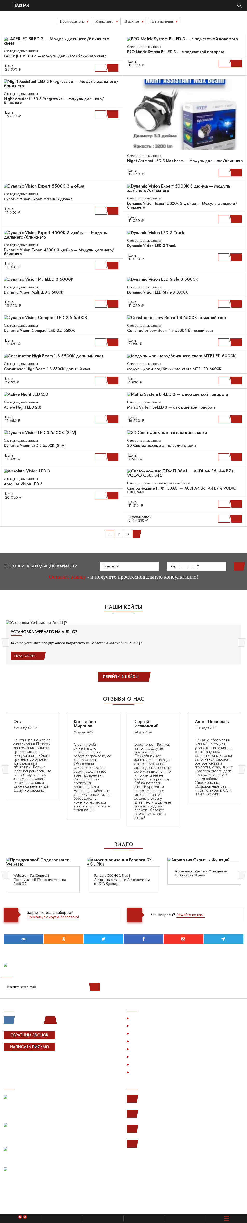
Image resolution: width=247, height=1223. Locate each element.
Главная (19, 5)
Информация (143, 1033)
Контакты (139, 1064)
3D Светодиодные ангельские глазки (161, 446)
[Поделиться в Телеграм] (223, 939)
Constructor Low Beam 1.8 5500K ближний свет (170, 331)
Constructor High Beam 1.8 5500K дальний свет (47, 369)
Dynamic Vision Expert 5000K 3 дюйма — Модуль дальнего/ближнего (182, 205)
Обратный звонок (29, 1035)
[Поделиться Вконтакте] (24, 939)
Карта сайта (142, 1072)
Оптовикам (141, 1056)
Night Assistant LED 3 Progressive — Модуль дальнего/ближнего (54, 101)
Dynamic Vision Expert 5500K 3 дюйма (38, 199)
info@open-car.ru (152, 1143)
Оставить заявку (238, 566)
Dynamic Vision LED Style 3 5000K (157, 292)
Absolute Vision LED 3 (23, 484)
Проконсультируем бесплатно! (53, 917)
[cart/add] (113, 68)
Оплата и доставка (148, 1041)
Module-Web (34, 1062)
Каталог (138, 1025)
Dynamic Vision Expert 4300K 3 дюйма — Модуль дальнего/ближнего (59, 252)
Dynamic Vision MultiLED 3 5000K (33, 292)
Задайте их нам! (190, 914)
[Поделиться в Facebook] (144, 939)
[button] (6, 642)
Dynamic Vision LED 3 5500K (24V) (35, 446)
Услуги (138, 1018)
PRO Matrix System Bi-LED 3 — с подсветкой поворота (175, 52)
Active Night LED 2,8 (22, 407)
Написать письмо (29, 1047)
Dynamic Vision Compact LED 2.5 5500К (39, 331)
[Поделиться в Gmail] (183, 939)
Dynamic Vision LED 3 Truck (151, 246)
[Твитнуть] (104, 939)
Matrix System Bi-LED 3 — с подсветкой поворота (171, 407)
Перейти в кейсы (121, 676)
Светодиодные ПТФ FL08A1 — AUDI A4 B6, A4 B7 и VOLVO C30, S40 (181, 490)
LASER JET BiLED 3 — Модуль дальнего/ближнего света (55, 56)
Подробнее (24, 655)
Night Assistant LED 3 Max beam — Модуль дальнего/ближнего (185, 161)
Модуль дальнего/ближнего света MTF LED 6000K (174, 369)
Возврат (139, 1049)
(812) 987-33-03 (152, 1128)
